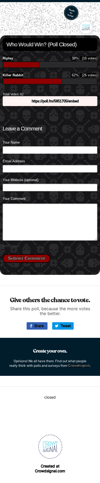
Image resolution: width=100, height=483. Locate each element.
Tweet (64, 326)
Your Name (11, 142)
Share (38, 326)
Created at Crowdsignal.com (50, 468)
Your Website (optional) (20, 180)
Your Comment (14, 199)
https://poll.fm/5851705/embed (55, 101)
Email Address (14, 161)
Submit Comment (26, 258)
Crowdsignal (79, 365)
